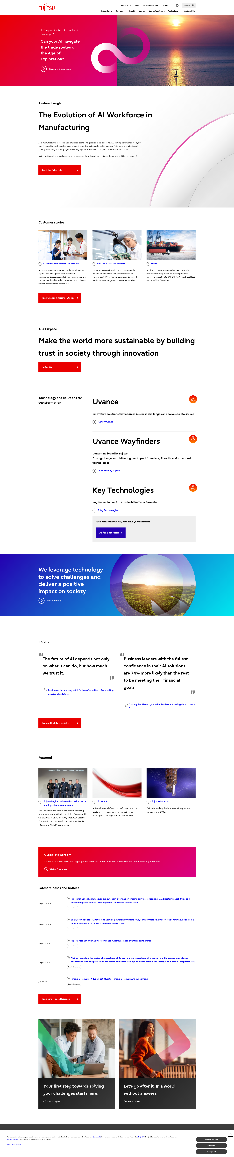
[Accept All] (96, 1137)
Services (119, 11)
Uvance (142, 11)
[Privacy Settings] (12, 1139)
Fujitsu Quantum (160, 801)
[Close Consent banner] (230, 1133)
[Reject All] (141, 1137)
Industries (105, 11)
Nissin (154, 264)
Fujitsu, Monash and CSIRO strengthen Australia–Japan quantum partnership (111, 941)
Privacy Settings (211, 1139)
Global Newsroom (58, 869)
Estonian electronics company (111, 264)
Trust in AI (103, 801)
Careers (165, 5)
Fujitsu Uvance (105, 422)
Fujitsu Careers (134, 1101)
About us (124, 5)
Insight (132, 11)
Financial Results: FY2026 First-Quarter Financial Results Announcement (109, 979)
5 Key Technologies (108, 510)
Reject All (211, 1145)
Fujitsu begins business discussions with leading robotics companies (65, 803)
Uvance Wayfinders (157, 11)
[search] (193, 5)
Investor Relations (150, 5)
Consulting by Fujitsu (109, 470)
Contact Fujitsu (54, 1101)
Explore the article (60, 69)
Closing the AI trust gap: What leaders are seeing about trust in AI (162, 706)
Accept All (211, 1152)
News (137, 5)
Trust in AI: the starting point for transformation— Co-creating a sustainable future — (80, 692)
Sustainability (190, 11)
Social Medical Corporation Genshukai (61, 264)
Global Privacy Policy (14, 1144)
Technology (173, 11)
